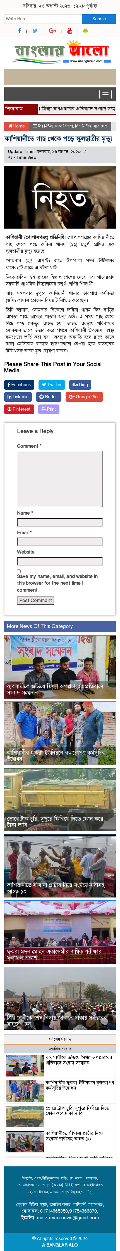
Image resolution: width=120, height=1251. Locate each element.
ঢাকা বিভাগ (64, 126)
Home (18, 126)
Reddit (51, 397)
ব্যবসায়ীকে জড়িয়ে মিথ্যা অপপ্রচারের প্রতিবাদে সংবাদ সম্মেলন (55, 689)
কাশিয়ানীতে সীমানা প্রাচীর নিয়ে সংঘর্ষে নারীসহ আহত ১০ (55, 888)
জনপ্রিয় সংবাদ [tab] (60, 1048)
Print (51, 409)
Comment (29, 446)
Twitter (54, 385)
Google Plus (87, 397)
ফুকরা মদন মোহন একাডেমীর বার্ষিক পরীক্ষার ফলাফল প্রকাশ (54, 954)
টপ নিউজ (45, 126)
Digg (83, 385)
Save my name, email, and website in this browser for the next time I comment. (57, 583)
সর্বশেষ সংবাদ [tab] (60, 1039)
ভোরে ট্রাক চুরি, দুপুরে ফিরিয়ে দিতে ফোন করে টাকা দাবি (55, 822)
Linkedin (19, 397)
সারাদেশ (100, 126)
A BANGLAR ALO (60, 1245)
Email (24, 533)
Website (26, 552)
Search (99, 18)
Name (25, 513)
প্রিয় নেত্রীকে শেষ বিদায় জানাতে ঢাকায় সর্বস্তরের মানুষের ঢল (57, 1020)
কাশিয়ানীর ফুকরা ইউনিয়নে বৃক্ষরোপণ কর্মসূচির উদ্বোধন (56, 755)
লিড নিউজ (83, 126)
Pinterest (21, 409)
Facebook (20, 385)
